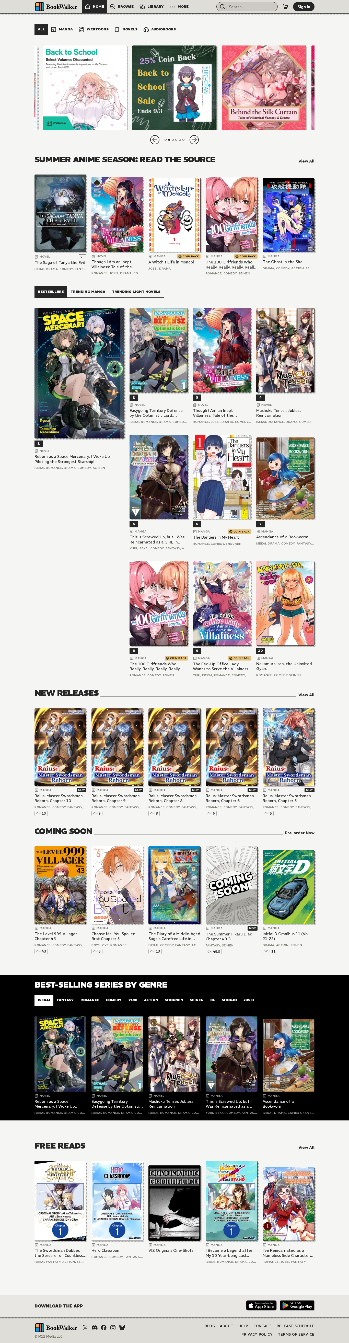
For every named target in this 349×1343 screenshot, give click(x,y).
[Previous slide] (154, 139)
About (226, 1326)
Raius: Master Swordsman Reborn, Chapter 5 (287, 798)
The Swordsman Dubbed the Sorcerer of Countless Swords (58, 1253)
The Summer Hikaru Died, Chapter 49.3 (229, 937)
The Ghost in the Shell (284, 261)
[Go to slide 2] (169, 140)
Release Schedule (296, 1326)
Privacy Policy (257, 1334)
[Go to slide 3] (173, 140)
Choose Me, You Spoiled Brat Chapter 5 (113, 936)
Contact (262, 1326)
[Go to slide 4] (176, 140)
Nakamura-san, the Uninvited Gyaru (284, 666)
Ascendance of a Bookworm (282, 537)
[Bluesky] (122, 1328)
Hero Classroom (106, 1250)
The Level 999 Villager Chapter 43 (55, 936)
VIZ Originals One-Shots (170, 1250)
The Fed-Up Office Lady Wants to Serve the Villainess (220, 667)
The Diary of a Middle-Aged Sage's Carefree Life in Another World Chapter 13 (174, 936)
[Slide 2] (174, 87)
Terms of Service (296, 1334)
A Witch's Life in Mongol (171, 262)
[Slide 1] (85, 87)
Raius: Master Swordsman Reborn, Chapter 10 (58, 798)
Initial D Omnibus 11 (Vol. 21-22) (286, 936)
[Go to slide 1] (166, 140)
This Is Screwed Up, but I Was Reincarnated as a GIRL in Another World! (157, 540)
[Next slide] (194, 139)
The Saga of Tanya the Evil (59, 262)
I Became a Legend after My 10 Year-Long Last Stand (229, 1253)
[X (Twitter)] (85, 1328)
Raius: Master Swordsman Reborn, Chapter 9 (115, 798)
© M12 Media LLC (48, 1336)
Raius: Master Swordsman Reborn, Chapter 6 (230, 798)
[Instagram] (113, 1328)
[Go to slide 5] (180, 140)
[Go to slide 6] (183, 140)
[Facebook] (104, 1328)
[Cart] (285, 6)
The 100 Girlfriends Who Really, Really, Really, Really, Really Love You (231, 265)
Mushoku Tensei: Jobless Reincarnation (278, 413)
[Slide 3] (264, 87)
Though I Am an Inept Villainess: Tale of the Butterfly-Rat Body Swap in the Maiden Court (115, 264)
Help (243, 1326)
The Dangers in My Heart (216, 537)
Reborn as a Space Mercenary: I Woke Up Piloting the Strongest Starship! (72, 459)
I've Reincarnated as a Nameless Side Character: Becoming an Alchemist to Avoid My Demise (287, 1253)
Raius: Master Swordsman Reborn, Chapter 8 (172, 798)
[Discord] (94, 1328)
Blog (210, 1326)
